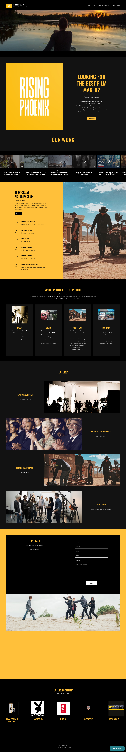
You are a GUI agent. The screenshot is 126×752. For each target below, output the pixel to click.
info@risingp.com (34, 549)
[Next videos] (124, 160)
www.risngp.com (67, 747)
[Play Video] (11, 161)
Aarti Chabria (92, 103)
